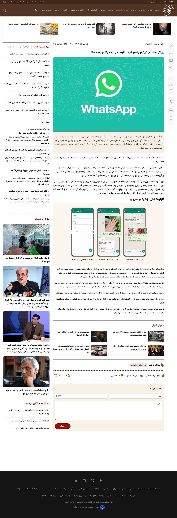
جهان (36, 10)
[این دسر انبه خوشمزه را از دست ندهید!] (49, 29)
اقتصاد (66, 10)
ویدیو (103, 10)
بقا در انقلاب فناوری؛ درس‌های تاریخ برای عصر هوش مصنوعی (129, 334)
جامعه (57, 10)
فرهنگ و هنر (46, 10)
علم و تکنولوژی (122, 10)
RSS (4, 1)
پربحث (10, 46)
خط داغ (46, 122)
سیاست (142, 10)
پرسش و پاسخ (80, 496)
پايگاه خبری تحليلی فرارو (83, 502)
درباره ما (25, 1)
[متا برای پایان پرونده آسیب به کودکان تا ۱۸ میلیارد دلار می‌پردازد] (156, 350)
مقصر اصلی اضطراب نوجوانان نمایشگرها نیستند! (30, 172)
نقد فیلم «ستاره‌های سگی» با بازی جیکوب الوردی (29, 193)
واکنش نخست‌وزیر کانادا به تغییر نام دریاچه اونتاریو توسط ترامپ (29, 412)
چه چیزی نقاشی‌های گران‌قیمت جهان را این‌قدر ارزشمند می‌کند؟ (137, 26)
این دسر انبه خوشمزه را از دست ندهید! (23, 24)
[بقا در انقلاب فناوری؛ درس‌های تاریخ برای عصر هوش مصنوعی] (156, 336)
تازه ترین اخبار (42, 46)
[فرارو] (168, 10)
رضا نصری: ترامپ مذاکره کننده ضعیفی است (27, 102)
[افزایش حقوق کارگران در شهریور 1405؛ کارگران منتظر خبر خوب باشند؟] (26, 239)
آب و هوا (53, 496)
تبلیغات (33, 1)
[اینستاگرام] (84, 480)
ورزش (134, 10)
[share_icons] (171, 67)
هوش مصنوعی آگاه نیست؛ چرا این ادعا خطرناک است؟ (73, 334)
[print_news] (171, 53)
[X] (92, 480)
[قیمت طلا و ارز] (171, 102)
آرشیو (10, 1)
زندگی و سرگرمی (78, 10)
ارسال (62, 426)
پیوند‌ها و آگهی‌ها (97, 496)
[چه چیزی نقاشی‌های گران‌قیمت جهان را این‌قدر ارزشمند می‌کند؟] (162, 29)
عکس (111, 10)
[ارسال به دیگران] (171, 60)
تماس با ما (17, 1)
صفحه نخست (153, 10)
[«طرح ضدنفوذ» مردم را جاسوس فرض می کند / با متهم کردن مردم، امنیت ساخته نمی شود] (26, 371)
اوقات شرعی (65, 496)
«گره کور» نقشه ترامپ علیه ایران (32, 95)
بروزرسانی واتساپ (138, 365)
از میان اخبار (158, 325)
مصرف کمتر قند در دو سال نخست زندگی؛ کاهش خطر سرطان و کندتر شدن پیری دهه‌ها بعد (71, 349)
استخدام (41, 1)
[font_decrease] (171, 90)
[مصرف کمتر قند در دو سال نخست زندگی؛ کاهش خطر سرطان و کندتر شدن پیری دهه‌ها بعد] (99, 350)
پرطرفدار (24, 46)
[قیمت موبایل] (171, 119)
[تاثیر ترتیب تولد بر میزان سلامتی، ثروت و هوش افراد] (105, 29)
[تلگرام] (76, 480)
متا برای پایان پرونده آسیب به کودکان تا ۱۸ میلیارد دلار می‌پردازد (129, 348)
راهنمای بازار (93, 10)
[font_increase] (171, 80)
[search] (4, 10)
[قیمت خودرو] (171, 110)
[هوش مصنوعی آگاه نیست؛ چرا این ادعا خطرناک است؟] (99, 336)
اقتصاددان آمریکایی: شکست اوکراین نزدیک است (30, 421)
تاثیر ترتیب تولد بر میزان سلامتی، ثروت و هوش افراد (79, 26)
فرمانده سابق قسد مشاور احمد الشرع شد (28, 54)
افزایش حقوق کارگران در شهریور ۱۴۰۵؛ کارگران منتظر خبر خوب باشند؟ (27, 260)
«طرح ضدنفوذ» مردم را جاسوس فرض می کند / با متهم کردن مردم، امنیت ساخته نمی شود (28, 392)
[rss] (101, 480)
